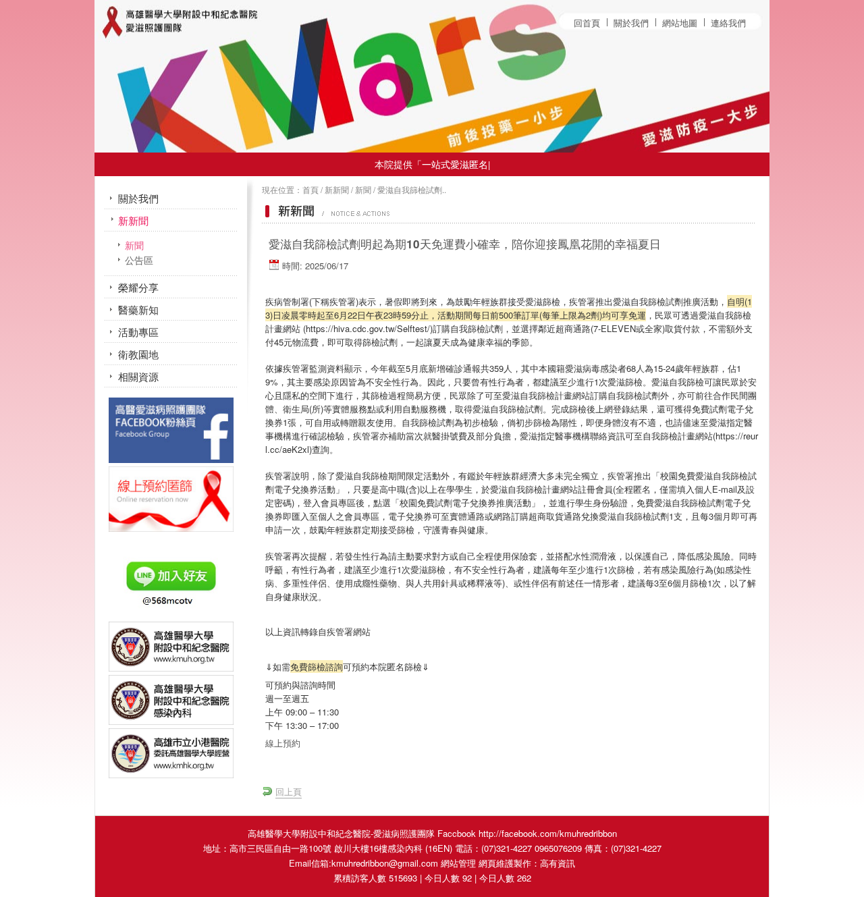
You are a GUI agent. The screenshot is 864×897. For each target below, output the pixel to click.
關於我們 (631, 22)
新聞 (363, 189)
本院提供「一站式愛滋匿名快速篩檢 (431, 164)
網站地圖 (679, 22)
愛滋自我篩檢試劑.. (411, 189)
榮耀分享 (138, 287)
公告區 (139, 260)
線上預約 (282, 742)
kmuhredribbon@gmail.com (384, 863)
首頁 (310, 189)
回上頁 (288, 791)
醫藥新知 (138, 309)
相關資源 (138, 376)
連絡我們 (728, 22)
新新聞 (337, 189)
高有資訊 (557, 863)
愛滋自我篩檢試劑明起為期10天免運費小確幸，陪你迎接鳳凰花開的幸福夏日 (465, 244)
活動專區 (138, 332)
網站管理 (458, 863)
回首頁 (587, 22)
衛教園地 (138, 354)
